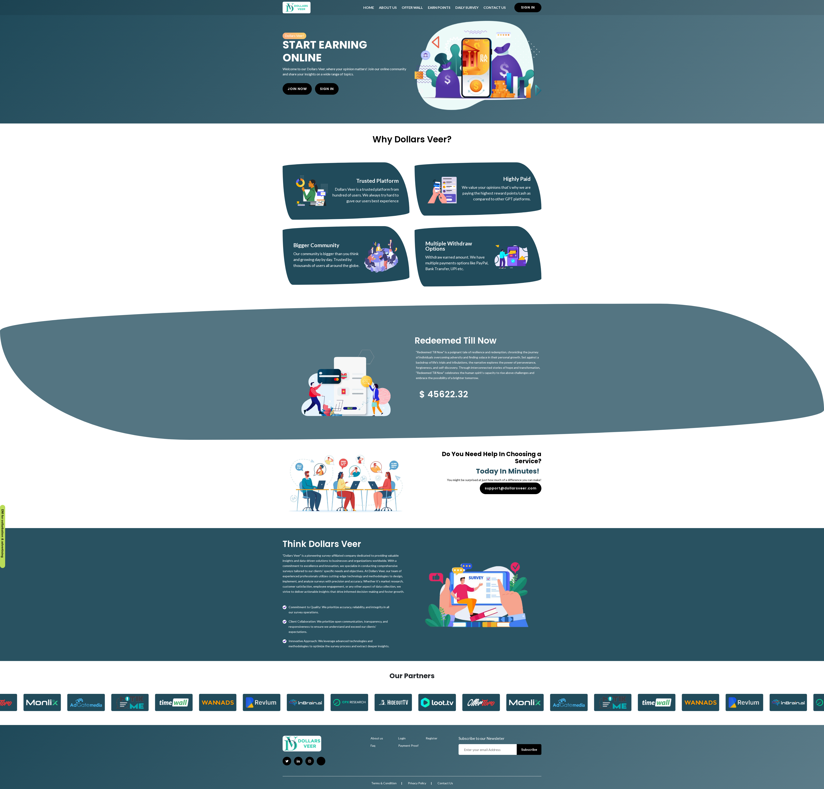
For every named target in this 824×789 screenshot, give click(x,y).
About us (377, 738)
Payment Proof (408, 745)
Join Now (297, 88)
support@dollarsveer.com (510, 488)
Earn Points (439, 7)
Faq (373, 745)
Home (368, 7)
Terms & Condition (384, 783)
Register (431, 738)
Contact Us (494, 7)
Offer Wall (412, 7)
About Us (388, 7)
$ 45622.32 (443, 394)
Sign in (528, 7)
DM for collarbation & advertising (2, 534)
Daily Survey (467, 7)
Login (402, 738)
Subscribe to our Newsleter (481, 738)
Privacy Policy (417, 783)
